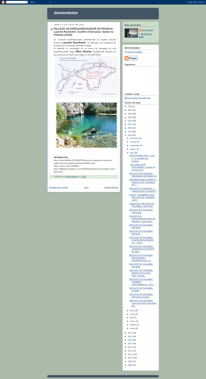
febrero (133, 325)
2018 (130, 135)
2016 (130, 337)
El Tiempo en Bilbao (133, 52)
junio (132, 311)
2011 (130, 354)
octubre (133, 142)
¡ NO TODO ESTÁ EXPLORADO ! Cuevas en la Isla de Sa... (142, 167)
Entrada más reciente (58, 187)
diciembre (134, 138)
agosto (133, 149)
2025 (130, 110)
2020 (130, 128)
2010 (130, 358)
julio (132, 153)
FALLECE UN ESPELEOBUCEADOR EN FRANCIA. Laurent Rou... (142, 219)
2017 (130, 333)
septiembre (135, 145)
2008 (130, 365)
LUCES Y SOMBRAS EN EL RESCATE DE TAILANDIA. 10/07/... (142, 197)
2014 (130, 344)
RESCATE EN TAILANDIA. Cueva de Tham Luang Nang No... (143, 303)
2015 (130, 340)
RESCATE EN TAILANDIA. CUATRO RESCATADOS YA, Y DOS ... (141, 240)
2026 (130, 107)
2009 (130, 362)
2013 (130, 347)
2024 (130, 114)
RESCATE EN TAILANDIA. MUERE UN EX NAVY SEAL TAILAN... (141, 273)
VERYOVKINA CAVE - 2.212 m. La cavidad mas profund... (142, 158)
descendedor (66, 13)
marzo (133, 321)
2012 (130, 351)
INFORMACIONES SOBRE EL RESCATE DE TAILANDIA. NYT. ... (143, 182)
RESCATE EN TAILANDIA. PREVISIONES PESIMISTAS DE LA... (141, 258)
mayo (132, 314)
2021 (130, 124)
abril (132, 318)
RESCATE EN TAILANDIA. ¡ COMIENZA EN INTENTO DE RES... (141, 249)
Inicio (86, 187)
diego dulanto (147, 30)
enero (132, 328)
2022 (130, 121)
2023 (130, 117)
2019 (130, 132)
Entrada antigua (111, 187)
